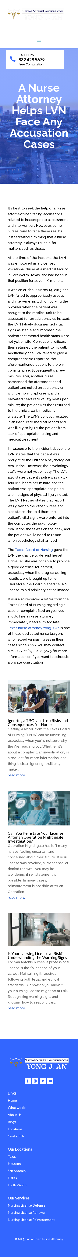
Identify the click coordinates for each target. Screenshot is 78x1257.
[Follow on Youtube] (50, 1081)
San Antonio (17, 1171)
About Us (14, 1115)
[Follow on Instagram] (35, 1081)
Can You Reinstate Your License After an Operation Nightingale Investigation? (35, 837)
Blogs (12, 1122)
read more (16, 775)
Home (12, 1100)
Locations (15, 1129)
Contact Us (16, 1136)
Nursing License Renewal (26, 1212)
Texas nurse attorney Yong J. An (33, 628)
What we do (17, 1107)
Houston (14, 1163)
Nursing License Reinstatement (31, 1220)
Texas (12, 1156)
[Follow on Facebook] (28, 1081)
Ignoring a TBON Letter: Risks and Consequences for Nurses (38, 722)
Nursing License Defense (26, 1205)
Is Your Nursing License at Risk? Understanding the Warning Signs (37, 955)
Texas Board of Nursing (34, 550)
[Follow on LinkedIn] (43, 1081)
